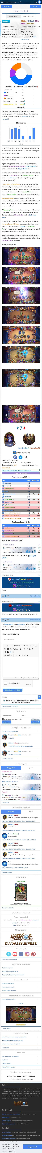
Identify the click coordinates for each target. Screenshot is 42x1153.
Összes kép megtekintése (9, 999)
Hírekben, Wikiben (11, 700)
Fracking (6, 486)
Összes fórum (5, 1047)
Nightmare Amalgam (26, 920)
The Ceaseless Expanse (11, 536)
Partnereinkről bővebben (8, 1067)
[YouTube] (15, 954)
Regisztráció (35, 722)
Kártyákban (35, 700)
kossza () (16, 605)
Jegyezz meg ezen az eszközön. (13, 719)
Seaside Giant (8, 530)
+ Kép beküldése (6, 1028)
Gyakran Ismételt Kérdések (9, 990)
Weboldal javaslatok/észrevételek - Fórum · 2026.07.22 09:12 (18, 858)
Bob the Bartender (8, 198)
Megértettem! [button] (32, 1147)
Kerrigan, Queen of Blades (10, 224)
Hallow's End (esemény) (14, 754)
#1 (39, 575)
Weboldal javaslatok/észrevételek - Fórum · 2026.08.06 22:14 (18, 821)
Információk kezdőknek (8, 983)
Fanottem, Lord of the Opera (12, 518)
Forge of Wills (22, 169)
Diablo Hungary (6, 1120)
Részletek (36, 920)
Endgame (7, 496)
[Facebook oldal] (21, 954)
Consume (13, 178)
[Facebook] (15, 457)
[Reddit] (26, 457)
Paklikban (17, 702)
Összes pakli (6, 6)
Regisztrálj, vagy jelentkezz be (10, 971)
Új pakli (35, 6)
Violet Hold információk (8, 987)
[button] (2, 1)
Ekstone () (13, 834)
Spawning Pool (8, 210)
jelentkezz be (26, 116)
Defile (6, 491)
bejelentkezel (8, 624)
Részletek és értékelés (8, 908)
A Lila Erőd (11, 738)
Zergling (22, 226)
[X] (20, 457)
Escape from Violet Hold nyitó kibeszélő (12, 1040)
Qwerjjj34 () (23, 448)
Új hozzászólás (35, 596)
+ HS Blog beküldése (7, 758)
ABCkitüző (5, 1060)
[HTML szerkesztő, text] (21, 667)
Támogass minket (7, 1135)
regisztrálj (5, 119)
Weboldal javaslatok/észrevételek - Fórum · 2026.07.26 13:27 (18, 849)
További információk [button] (9, 1151)
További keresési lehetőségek (10, 706)
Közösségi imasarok (7, 968)
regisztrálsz (21, 624)
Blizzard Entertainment (8, 1124)
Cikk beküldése (6, 1132)
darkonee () (14, 735)
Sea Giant (11, 166)
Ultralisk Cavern (28, 175)
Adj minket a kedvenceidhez (9, 959)
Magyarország (12, 2)
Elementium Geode (9, 494)
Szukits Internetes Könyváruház (10, 1056)
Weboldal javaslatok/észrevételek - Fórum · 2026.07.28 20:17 (18, 830)
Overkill (21, 1003)
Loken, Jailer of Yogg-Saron (11, 184)
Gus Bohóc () (19, 579)
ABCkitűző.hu (5, 1117)
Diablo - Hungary (6, 1063)
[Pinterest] (33, 954)
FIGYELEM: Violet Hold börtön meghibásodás (20, 746)
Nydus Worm (27, 192)
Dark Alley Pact (31, 166)
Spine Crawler (11, 194)
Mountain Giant (20, 166)
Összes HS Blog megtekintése (10, 731)
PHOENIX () (13, 743)
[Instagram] (27, 954)
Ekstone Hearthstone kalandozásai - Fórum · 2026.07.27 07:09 (19, 839)
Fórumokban (26, 702)
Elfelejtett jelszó (35, 719)
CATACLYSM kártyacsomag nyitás (11, 1044)
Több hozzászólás (7, 872)
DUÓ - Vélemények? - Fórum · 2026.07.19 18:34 (15, 867)
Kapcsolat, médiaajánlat (8, 1138)
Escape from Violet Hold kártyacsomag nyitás (14, 1037)
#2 (39, 602)
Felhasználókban (24, 700)
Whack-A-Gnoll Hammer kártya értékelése (13, 975)
